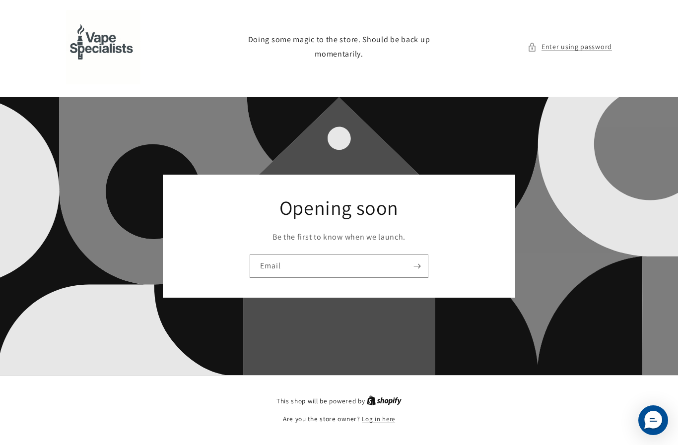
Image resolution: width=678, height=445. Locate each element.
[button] (570, 47)
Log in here (378, 419)
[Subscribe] (417, 266)
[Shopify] (384, 401)
